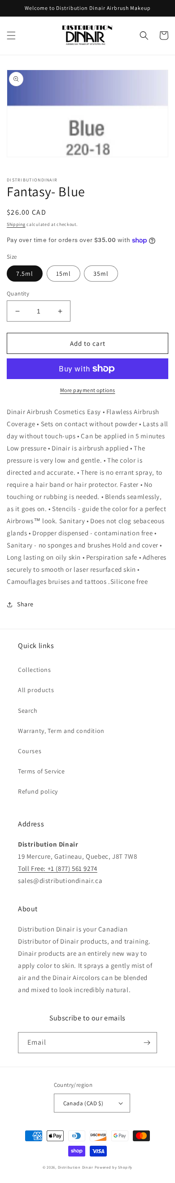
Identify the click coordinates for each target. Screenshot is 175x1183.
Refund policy (38, 791)
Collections (34, 670)
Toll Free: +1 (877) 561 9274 (57, 868)
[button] (11, 35)
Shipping (16, 224)
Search (28, 710)
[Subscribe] (147, 1042)
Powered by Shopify (114, 1167)
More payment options (87, 390)
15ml (63, 273)
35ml (101, 273)
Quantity (18, 293)
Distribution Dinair (76, 1167)
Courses (29, 751)
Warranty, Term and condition (61, 731)
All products (36, 690)
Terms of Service (41, 771)
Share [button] (25, 604)
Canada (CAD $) (83, 1103)
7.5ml (24, 273)
